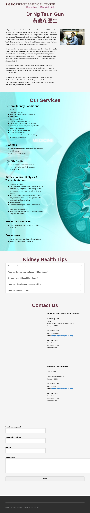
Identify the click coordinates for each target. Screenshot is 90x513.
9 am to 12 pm (54, 345)
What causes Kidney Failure (18, 290)
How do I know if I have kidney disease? (23, 278)
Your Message (10, 457)
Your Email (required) (13, 437)
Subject (8, 447)
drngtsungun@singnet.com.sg (62, 336)
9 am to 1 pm (57, 343)
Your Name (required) (13, 427)
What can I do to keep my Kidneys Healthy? (24, 284)
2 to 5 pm (66, 343)
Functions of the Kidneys (17, 266)
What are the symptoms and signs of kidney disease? (28, 272)
